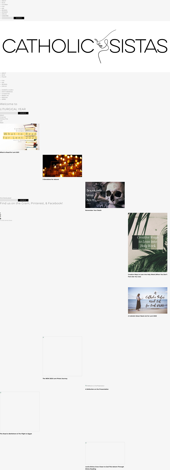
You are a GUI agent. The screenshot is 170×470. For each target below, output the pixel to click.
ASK (3, 8)
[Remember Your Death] (105, 194)
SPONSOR (5, 12)
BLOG (3, 2)
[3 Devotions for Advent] (62, 165)
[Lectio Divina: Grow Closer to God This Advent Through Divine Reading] (105, 453)
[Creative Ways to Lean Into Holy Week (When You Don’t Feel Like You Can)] (147, 242)
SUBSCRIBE (5, 15)
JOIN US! (4, 14)
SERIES (4, 99)
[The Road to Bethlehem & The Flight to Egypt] (19, 411)
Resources (5, 97)
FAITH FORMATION (7, 91)
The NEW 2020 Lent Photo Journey (55, 378)
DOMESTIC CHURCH (7, 90)
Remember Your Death (93, 210)
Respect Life (5, 95)
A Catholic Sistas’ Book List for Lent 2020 (142, 316)
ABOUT (4, 1)
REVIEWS (4, 10)
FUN (3, 6)
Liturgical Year (6, 93)
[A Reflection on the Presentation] (94, 385)
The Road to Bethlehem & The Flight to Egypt (16, 434)
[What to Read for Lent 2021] (19, 136)
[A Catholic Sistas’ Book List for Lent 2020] (147, 300)
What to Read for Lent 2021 (9, 152)
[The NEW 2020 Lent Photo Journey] (62, 356)
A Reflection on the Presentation (97, 389)
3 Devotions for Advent (51, 179)
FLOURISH (5, 4)
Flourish (4, 77)
